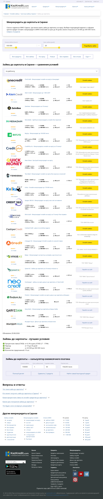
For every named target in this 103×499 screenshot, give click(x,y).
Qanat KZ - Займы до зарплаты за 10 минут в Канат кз (41, 268)
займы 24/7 (29, 427)
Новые (52, 57)
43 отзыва (13, 156)
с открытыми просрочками (30, 435)
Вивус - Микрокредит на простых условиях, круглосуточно (43, 255)
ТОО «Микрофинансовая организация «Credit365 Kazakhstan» (87, 208)
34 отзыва (13, 210)
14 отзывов (14, 183)
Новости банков (37, 462)
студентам (10, 432)
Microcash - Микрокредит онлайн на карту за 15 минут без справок (46, 214)
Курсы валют (55, 470)
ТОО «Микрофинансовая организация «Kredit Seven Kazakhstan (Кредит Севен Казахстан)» (87, 154)
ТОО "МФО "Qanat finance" (87, 276)
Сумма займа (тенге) (11, 42)
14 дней (87, 427)
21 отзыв (13, 88)
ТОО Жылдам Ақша (87, 328)
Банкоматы (35, 458)
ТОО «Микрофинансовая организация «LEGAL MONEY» (87, 289)
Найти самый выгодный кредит (78, 374)
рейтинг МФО (50, 420)
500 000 (67, 432)
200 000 (67, 430)
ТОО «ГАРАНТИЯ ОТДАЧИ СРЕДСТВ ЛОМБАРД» (87, 235)
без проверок (50, 432)
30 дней (87, 430)
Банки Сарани (36, 453)
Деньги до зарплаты (76, 460)
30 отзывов (14, 169)
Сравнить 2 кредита (45, 374)
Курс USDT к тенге (56, 486)
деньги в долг (50, 423)
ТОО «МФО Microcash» (87, 222)
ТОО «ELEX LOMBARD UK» (87, 128)
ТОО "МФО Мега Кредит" (87, 317)
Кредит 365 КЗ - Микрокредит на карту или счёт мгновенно (43, 200)
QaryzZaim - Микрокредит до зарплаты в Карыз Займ (41, 309)
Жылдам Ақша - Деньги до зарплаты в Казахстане (40, 321)
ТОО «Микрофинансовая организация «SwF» (87, 303)
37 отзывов (14, 291)
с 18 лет (28, 430)
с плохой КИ (10, 439)
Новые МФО (74, 462)
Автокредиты (55, 458)
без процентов (11, 425)
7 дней (87, 423)
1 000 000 (68, 435)
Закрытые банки (37, 460)
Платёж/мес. (64, 363)
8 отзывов (13, 115)
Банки (34, 450)
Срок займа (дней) (49, 42)
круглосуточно (11, 435)
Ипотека (53, 455)
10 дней (87, 425)
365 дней (87, 439)
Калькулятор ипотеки (57, 475)
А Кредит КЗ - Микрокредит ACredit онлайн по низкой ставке (44, 241)
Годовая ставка (49, 363)
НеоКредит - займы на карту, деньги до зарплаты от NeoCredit (44, 282)
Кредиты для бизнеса (57, 462)
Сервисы (54, 467)
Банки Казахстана (37, 455)
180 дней (87, 437)
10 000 (67, 420)
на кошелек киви (51, 425)
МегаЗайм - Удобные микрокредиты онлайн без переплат (43, 120)
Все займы (30, 57)
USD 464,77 (79, 1)
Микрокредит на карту (77, 453)
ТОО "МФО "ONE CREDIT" (87, 87)
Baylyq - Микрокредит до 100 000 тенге (37, 133)
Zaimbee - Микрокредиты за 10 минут (36, 106)
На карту (42, 57)
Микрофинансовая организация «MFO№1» (87, 195)
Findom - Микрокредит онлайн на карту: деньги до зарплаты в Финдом (47, 295)
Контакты (76, 467)
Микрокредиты (75, 450)
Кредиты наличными (57, 453)
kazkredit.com (51, 493)
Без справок (64, 57)
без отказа (10, 430)
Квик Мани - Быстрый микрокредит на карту (39, 160)
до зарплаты (50, 430)
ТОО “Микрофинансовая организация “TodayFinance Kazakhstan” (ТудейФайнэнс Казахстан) (87, 181)
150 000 (67, 427)
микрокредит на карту (33, 420)
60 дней (87, 432)
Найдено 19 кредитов (13, 32)
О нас (74, 470)
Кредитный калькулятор (58, 473)
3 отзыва (13, 304)
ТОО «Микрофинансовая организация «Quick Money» (87, 168)
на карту (9, 420)
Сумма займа (25, 363)
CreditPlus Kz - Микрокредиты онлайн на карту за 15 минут (43, 146)
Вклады (34, 465)
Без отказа (77, 57)
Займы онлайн (8, 418)
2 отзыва (13, 142)
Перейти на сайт (87, 269)
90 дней (87, 435)
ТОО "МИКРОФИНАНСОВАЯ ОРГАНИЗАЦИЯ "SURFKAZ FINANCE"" (87, 114)
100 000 (67, 425)
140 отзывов (14, 196)
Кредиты (54, 450)
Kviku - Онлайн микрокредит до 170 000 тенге (39, 187)
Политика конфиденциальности (57, 495)
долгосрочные (11, 437)
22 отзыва (13, 223)
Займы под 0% (74, 455)
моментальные (50, 427)
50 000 (67, 423)
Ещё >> (88, 57)
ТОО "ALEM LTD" (87, 101)
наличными (30, 425)
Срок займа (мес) (38, 363)
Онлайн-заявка (87, 80)
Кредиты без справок (57, 460)
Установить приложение (11, 472)
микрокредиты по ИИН (33, 432)
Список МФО (47, 418)
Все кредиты (16, 57)
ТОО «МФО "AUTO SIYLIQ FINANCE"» (87, 249)
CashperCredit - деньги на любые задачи (37, 228)
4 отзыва (13, 129)
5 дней (87, 420)
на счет (28, 423)
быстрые (29, 439)
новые (9, 423)
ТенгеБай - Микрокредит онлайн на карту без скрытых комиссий (45, 174)
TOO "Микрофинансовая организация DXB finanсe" (87, 141)
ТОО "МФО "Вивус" (87, 263)
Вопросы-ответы (37, 467)
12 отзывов (14, 102)
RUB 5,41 (96, 1)
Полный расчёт (18, 374)
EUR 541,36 (88, 1)
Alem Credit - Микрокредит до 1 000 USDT (37, 93)
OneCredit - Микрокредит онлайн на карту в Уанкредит (42, 79)
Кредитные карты (56, 465)
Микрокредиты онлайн (31, 418)
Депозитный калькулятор (59, 477)
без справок (10, 427)
